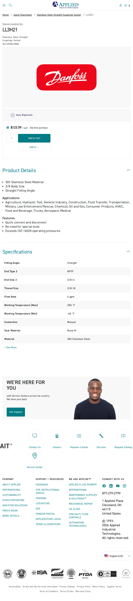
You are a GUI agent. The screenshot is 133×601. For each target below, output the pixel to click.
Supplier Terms (114, 586)
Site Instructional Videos (48, 491)
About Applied (11, 484)
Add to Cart (34, 138)
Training (41, 498)
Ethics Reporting (13, 500)
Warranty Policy (83, 591)
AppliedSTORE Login (48, 519)
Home (5, 15)
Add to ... (34, 147)
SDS (38, 508)
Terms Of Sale (66, 591)
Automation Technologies (77, 524)
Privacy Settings (67, 586)
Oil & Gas (74, 509)
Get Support (15, 412)
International (11, 489)
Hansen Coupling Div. (12, 24)
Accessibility (15, 586)
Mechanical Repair (81, 503)
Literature (43, 503)
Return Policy (98, 586)
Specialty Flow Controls (78, 516)
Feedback (42, 484)
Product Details (19, 170)
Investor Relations (14, 505)
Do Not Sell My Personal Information (40, 586)
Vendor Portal (45, 514)
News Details (10, 515)
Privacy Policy (83, 586)
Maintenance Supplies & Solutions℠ (83, 496)
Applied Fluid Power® (83, 484)
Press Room (10, 510)
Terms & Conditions (48, 524)
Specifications (17, 252)
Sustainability (11, 495)
